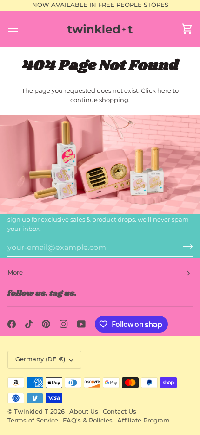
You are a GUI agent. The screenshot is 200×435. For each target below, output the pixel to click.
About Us (83, 411)
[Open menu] (21, 29)
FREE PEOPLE (120, 4)
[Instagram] (64, 324)
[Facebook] (11, 324)
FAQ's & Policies (88, 420)
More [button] (15, 272)
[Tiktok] (29, 324)
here (164, 90)
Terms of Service (32, 420)
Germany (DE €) (40, 359)
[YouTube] (81, 324)
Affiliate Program (143, 420)
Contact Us (119, 411)
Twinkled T (31, 411)
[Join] (185, 246)
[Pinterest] (46, 324)
